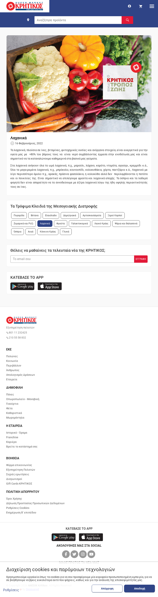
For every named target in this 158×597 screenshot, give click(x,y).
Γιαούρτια (12, 403)
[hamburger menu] (152, 6)
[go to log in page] (129, 6)
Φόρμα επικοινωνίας (19, 465)
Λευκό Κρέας (101, 223)
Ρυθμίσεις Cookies (17, 507)
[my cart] (141, 6)
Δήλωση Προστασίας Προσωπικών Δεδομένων (35, 503)
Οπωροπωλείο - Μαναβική (22, 399)
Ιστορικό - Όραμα (16, 432)
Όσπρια (17, 231)
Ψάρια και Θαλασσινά (126, 223)
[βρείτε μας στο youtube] (91, 554)
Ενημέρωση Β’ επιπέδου (21, 512)
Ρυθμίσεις (11, 590)
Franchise (12, 437)
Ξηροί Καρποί (115, 215)
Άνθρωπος (12, 370)
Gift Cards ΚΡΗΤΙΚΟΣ (19, 483)
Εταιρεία (11, 379)
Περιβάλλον (13, 365)
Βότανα (35, 215)
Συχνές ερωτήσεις (17, 474)
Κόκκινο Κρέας (48, 231)
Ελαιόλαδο (51, 215)
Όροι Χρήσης (14, 498)
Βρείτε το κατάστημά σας (21, 446)
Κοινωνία (12, 360)
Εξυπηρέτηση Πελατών (20, 469)
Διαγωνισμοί (14, 478)
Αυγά (30, 231)
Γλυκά (65, 231)
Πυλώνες (12, 356)
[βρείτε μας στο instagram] (83, 554)
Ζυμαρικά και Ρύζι (23, 223)
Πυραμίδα (19, 215)
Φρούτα (60, 223)
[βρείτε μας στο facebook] (66, 554)
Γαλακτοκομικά (79, 223)
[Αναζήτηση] (127, 20)
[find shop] (28, 20)
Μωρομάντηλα (15, 417)
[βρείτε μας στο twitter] (75, 554)
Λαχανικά (45, 223)
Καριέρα (11, 441)
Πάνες (10, 394)
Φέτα (9, 408)
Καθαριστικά (14, 413)
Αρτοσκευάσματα (92, 215)
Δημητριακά (69, 215)
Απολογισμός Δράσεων (20, 374)
